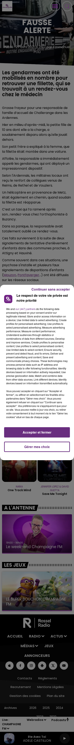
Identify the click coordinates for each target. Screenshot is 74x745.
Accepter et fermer (37, 432)
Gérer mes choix (37, 446)
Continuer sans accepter (50, 289)
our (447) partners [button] (25, 309)
